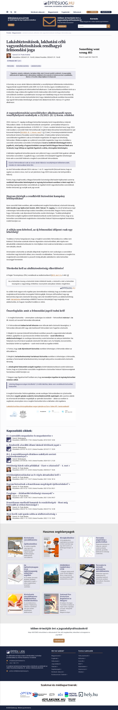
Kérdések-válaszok (38, 12)
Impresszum (82, 669)
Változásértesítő (83, 656)
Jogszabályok (55, 664)
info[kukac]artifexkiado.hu (17, 660)
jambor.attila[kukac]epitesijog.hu (19, 671)
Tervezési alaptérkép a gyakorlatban (101, 540)
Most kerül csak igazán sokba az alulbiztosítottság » (31, 514)
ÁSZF (80, 664)
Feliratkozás (62, 26)
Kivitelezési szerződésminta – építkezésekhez (30, 541)
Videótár (54, 666)
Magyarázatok (53, 12)
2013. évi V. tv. (56, 275)
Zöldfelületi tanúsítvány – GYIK (66, 567)
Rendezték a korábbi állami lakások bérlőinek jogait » (35, 445)
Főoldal (8, 33)
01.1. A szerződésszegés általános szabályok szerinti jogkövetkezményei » (31, 455)
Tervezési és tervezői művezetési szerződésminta (102, 568)
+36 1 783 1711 (14, 663)
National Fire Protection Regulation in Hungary (65, 597)
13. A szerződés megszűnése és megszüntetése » (29, 436)
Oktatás (80, 672)
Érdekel (11, 25)
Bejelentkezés (106, 12)
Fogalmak (54, 658)
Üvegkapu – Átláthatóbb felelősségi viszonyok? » (30, 493)
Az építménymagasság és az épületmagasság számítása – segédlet (32, 570)
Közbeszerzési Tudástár (58, 674)
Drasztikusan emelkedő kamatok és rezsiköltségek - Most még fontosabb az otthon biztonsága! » (37, 503)
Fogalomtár (66, 12)
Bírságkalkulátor (67, 538)
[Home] (59, 4)
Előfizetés (94, 12)
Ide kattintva (15, 299)
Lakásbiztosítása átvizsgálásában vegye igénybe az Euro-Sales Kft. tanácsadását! (37, 406)
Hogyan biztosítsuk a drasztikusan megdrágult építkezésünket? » (38, 484)
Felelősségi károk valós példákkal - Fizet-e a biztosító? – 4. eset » (38, 466)
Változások (77, 12)
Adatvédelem (82, 666)
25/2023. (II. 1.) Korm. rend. (31, 132)
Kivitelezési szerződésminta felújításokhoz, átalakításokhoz (31, 597)
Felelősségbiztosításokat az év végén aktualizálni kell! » (33, 475)
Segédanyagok (55, 669)
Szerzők (80, 661)
